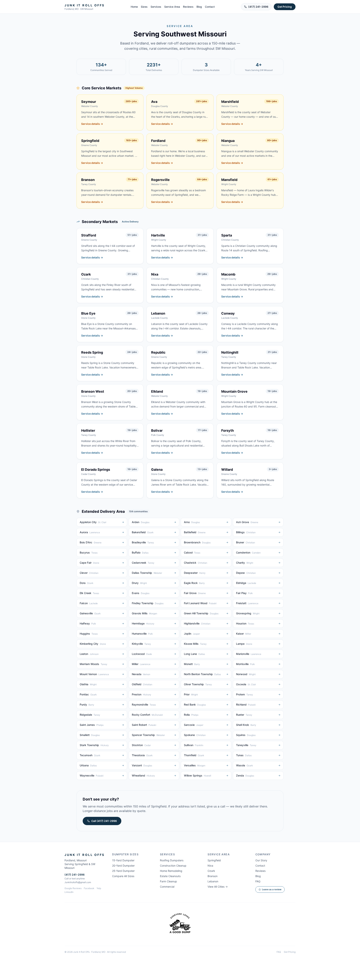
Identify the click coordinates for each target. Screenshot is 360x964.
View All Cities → (218, 886)
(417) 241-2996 (258, 6)
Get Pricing (285, 6)
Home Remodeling (171, 870)
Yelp (99, 888)
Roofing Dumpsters (171, 860)
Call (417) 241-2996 (104, 820)
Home (134, 6)
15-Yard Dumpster (123, 860)
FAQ (257, 881)
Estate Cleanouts (170, 876)
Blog (199, 6)
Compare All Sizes (123, 876)
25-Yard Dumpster (123, 870)
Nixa (210, 865)
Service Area (172, 6)
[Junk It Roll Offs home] (180, 924)
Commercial (167, 886)
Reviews (188, 6)
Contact (210, 6)
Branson (213, 876)
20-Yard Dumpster (123, 865)
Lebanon (213, 881)
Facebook (89, 888)
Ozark (211, 870)
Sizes (144, 6)
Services (156, 6)
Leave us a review (271, 889)
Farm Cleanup (168, 881)
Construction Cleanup (173, 865)
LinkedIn (69, 892)
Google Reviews (73, 888)
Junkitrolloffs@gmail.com (77, 882)
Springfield (214, 860)
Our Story (261, 860)
